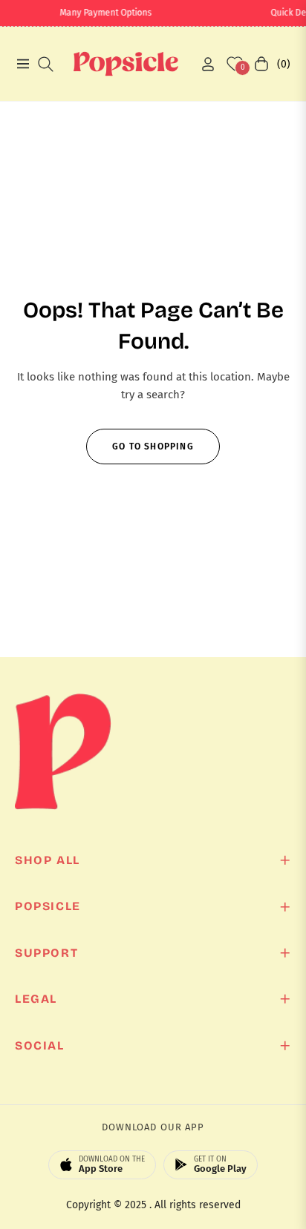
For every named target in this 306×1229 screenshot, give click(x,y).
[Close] (279, 487)
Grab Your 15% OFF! (156, 716)
